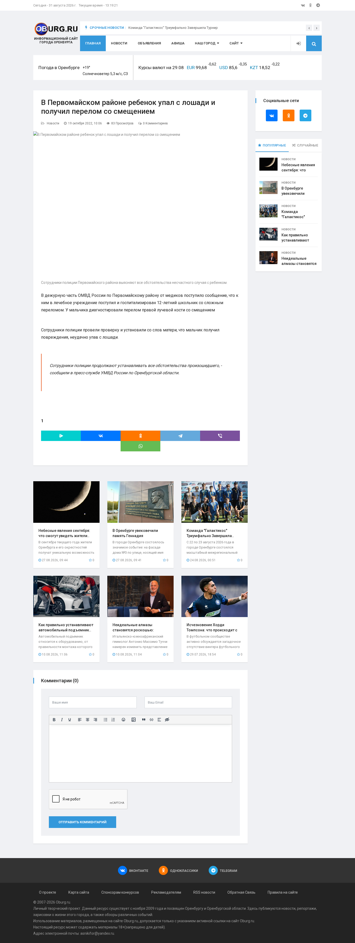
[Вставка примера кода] (151, 720)
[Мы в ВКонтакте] (303, 5)
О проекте (47, 892)
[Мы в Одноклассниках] (310, 5)
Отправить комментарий (82, 822)
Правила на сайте (283, 892)
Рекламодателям (166, 892)
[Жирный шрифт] (54, 720)
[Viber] (220, 436)
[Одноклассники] (140, 436)
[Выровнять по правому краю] (95, 720)
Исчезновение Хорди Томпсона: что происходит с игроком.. (212, 630)
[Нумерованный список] (113, 720)
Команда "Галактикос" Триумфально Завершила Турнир (173, 31)
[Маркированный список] (105, 720)
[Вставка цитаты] (144, 720)
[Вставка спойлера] (159, 720)
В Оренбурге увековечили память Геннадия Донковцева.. (135, 536)
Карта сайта (78, 892)
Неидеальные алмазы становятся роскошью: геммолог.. (133, 630)
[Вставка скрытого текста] (167, 720)
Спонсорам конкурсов (120, 892)
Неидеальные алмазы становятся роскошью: (299, 263)
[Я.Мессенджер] (61, 436)
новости (288, 908)
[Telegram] (180, 436)
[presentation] (309, 28)
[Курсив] (62, 720)
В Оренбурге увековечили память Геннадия (296, 193)
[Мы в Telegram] (318, 5)
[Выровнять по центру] (87, 720)
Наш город (205, 43)
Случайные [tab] (307, 145)
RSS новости (204, 892)
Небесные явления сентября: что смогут (298, 170)
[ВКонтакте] (101, 436)
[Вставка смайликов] (123, 720)
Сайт (234, 43)
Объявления (149, 43)
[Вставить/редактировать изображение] (133, 720)
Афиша (178, 43)
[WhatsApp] (140, 446)
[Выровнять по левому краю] (80, 720)
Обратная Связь (241, 892)
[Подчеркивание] (70, 720)
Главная (93, 43)
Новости (119, 43)
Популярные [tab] (274, 145)
